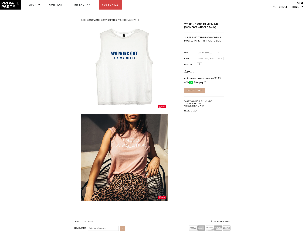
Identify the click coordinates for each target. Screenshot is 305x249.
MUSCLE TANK (195, 103)
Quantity (188, 64)
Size (186, 52)
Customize (110, 4)
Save (163, 106)
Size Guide (89, 221)
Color (186, 58)
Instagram (82, 4)
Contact (56, 4)
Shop (32, 4)
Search (78, 221)
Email (193, 111)
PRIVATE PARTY (198, 106)
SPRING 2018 (87, 20)
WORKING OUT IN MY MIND (201, 101)
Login (295, 7)
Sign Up (283, 7)
